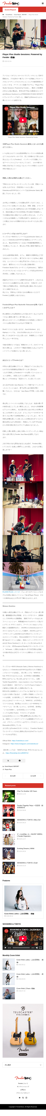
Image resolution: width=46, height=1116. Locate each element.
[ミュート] (37, 948)
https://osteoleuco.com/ (20, 741)
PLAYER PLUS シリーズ (11, 592)
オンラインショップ (23, 1086)
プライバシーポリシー (23, 1093)
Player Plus (8, 769)
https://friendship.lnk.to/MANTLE (17, 753)
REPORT (16, 766)
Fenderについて (23, 1083)
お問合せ (23, 1090)
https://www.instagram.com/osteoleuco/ (24, 744)
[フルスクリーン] (40, 948)
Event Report (10, 10)
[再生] (5, 948)
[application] (23, 938)
